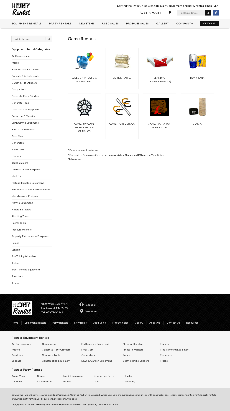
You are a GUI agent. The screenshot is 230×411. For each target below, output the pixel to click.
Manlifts (16, 176)
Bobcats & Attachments (25, 76)
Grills (97, 381)
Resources (192, 322)
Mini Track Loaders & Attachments (31, 189)
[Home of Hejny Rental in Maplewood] (21, 9)
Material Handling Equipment (28, 182)
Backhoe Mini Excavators (26, 69)
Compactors (19, 89)
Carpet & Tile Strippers (24, 82)
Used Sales (110, 23)
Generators (18, 142)
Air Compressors (21, 56)
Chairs (41, 375)
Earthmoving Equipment (25, 122)
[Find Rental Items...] (208, 13)
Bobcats (16, 360)
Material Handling (133, 344)
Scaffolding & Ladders (24, 256)
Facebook (90, 304)
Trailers (15, 263)
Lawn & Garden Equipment (27, 169)
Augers (16, 62)
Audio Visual (19, 375)
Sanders (16, 249)
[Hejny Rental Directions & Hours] (170, 12)
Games (67, 381)
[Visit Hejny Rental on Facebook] (216, 13)
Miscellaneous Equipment (26, 196)
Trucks (15, 283)
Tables (129, 375)
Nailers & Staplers (21, 209)
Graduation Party (104, 375)
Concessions (44, 381)
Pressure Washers (22, 229)
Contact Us (173, 322)
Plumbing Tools (20, 216)
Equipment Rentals (27, 23)
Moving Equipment (22, 202)
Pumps (15, 242)
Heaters (16, 156)
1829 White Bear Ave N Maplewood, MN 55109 (54, 306)
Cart (209, 23)
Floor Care (17, 136)
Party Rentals (60, 23)
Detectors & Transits (23, 116)
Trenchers (17, 276)
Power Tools (19, 222)
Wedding (130, 381)
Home (15, 322)
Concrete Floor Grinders (25, 96)
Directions (91, 311)
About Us (154, 322)
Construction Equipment (26, 109)
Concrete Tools (20, 102)
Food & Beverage (73, 375)
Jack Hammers (20, 162)
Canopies (17, 381)
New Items (87, 23)
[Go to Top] (224, 405)
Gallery (162, 23)
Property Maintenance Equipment (31, 236)
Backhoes (17, 355)
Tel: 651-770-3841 (52, 312)
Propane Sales (137, 23)
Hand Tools (18, 149)
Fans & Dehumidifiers (23, 129)
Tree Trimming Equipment (26, 269)
